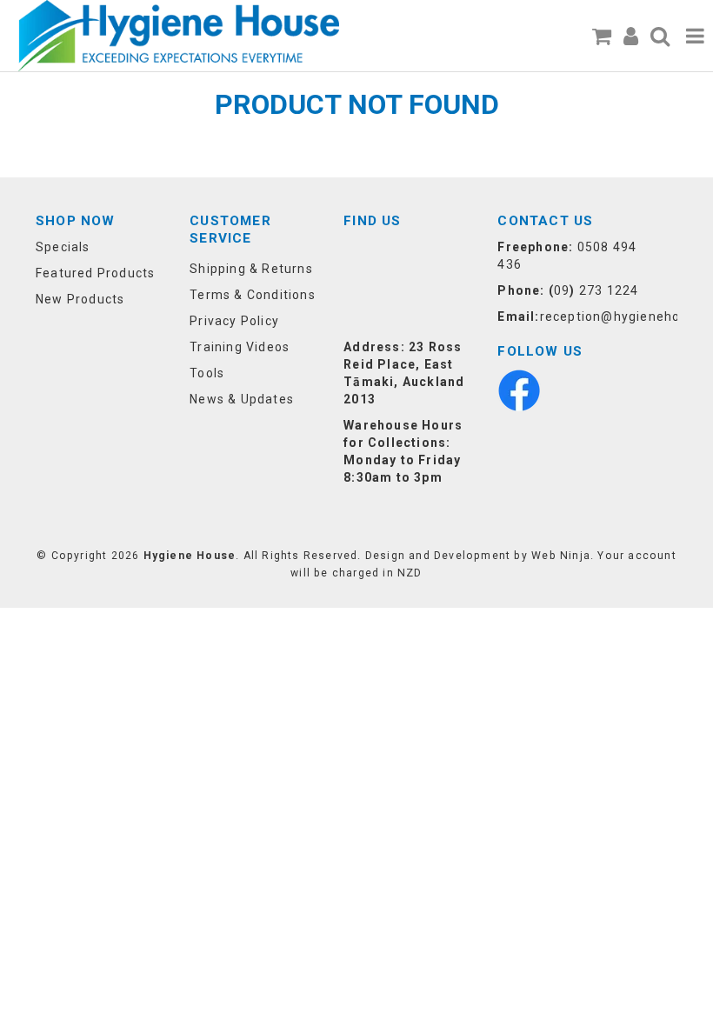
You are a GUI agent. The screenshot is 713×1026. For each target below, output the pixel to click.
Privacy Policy (234, 321)
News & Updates (242, 399)
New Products (80, 299)
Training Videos (240, 347)
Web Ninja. (562, 556)
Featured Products (95, 273)
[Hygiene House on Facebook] (519, 389)
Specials (63, 247)
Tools (207, 373)
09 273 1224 (596, 290)
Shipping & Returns (251, 269)
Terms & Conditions (253, 295)
